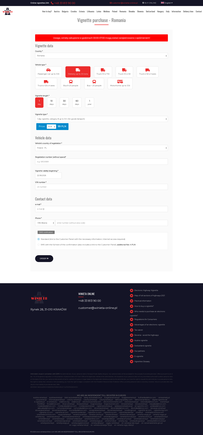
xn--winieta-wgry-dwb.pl (124, 425)
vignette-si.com (110, 412)
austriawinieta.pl (55, 397)
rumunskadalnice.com (83, 408)
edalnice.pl (76, 402)
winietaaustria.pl (53, 417)
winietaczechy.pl (145, 417)
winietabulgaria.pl (111, 417)
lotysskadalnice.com (158, 404)
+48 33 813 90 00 (64, 3)
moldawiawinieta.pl (86, 406)
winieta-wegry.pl (144, 414)
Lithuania (90, 11)
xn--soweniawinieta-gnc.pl (152, 423)
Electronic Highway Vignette (146, 290)
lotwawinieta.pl (141, 404)
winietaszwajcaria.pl (62, 421)
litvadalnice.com (53, 404)
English (167, 3)
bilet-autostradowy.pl (73, 397)
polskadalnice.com (157, 406)
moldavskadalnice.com (67, 406)
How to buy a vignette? (144, 306)
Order (43, 259)
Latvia (99, 11)
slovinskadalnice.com (139, 408)
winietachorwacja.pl (128, 417)
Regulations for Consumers (145, 319)
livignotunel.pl (96, 404)
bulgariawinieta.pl (129, 397)
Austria (57, 11)
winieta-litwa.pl (111, 414)
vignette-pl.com (61, 412)
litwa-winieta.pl (68, 404)
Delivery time (188, 11)
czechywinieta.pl (90, 400)
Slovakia (132, 11)
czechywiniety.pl (106, 400)
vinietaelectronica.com (154, 412)
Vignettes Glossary (142, 362)
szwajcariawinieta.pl (97, 410)
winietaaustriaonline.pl (71, 417)
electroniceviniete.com (112, 402)
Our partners (139, 351)
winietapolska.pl (108, 419)
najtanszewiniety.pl (104, 406)
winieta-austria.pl (80, 414)
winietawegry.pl (96, 421)
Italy (167, 11)
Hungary (160, 11)
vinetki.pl (139, 412)
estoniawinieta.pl (131, 402)
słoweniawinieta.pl (114, 410)
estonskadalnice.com (149, 402)
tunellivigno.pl (130, 410)
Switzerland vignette (142, 346)
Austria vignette (141, 340)
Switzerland (150, 11)
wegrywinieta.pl (64, 414)
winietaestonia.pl (161, 417)
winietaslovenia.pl (141, 419)
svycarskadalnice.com (78, 410)
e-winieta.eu (52, 402)
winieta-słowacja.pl (127, 414)
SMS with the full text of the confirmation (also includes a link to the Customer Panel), (88, 245)
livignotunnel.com (111, 404)
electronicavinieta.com (92, 402)
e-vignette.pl (39, 402)
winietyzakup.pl (97, 423)
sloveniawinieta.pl (101, 408)
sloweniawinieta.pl (59, 410)
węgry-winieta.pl (112, 423)
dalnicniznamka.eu (142, 400)
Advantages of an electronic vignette (149, 325)
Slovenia (140, 11)
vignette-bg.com (161, 410)
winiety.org (122, 421)
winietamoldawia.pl (74, 419)
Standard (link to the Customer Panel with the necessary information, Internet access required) (83, 239)
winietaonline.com (91, 419)
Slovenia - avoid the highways (146, 335)
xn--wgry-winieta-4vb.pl (78, 425)
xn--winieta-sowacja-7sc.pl (101, 425)
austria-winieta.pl (40, 397)
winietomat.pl (110, 421)
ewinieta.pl (164, 402)
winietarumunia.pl (124, 419)
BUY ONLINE (150, 3)
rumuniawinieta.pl (64, 408)
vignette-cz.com (46, 412)
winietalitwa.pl (44, 419)
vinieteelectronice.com (46, 414)
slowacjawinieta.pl (42, 410)
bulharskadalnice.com (147, 397)
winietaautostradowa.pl (91, 417)
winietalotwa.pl (58, 419)
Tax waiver (138, 330)
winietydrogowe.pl (137, 421)
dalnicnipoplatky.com (123, 400)
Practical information (142, 301)
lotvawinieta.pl (127, 404)
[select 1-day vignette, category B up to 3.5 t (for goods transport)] (101, 119)
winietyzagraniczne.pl (80, 423)
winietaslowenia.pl (44, 421)
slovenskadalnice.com (120, 408)
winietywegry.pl (62, 423)
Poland (114, 11)
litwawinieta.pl (82, 404)
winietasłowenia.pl (80, 421)
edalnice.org (64, 402)
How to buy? (47, 11)
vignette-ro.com (94, 412)
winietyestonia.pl (47, 423)
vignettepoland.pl (126, 412)
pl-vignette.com (141, 406)
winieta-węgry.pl (159, 414)
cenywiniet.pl (41, 400)
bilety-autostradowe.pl (93, 397)
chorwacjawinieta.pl (57, 400)
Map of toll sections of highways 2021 (149, 296)
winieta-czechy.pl (96, 414)
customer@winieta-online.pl (125, 3)
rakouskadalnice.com (46, 408)
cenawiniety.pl (164, 397)
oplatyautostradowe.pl (124, 406)
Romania (123, 11)
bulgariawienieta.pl (111, 397)
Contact (199, 11)
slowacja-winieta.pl (158, 408)
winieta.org (39, 417)
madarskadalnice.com (47, 406)
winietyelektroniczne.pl (156, 421)
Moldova (106, 11)
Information (176, 11)
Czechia (74, 11)
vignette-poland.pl (78, 412)
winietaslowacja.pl (157, 419)
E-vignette (138, 356)
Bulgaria (65, 11)
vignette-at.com (145, 410)
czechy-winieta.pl (74, 400)
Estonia (82, 11)
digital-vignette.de (159, 400)
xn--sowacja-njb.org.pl (130, 423)
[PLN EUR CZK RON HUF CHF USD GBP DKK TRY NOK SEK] (51, 126)
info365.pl (41, 404)
